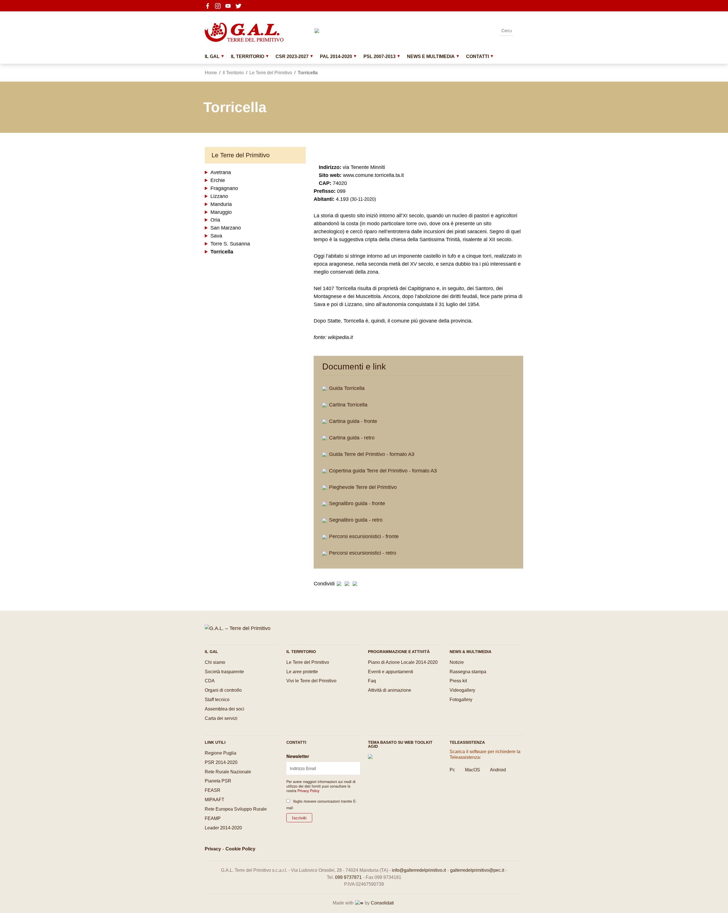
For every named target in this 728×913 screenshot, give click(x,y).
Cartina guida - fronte (352, 421)
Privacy (213, 848)
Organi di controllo (223, 690)
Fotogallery (461, 699)
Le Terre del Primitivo (270, 72)
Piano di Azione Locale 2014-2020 (403, 662)
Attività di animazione (389, 690)
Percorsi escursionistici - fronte (363, 536)
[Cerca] (519, 30)
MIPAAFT (214, 799)
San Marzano (225, 228)
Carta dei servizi (221, 718)
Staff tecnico (217, 699)
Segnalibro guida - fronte (356, 503)
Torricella (221, 252)
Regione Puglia (220, 753)
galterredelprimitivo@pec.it (477, 870)
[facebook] (209, 5)
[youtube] (229, 5)
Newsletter (297, 756)
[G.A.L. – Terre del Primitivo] (237, 628)
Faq (372, 680)
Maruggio (221, 212)
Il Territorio (247, 56)
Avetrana (220, 172)
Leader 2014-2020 (223, 827)
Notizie (457, 662)
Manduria (221, 204)
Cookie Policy (240, 848)
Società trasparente (224, 671)
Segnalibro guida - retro (355, 520)
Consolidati (382, 902)
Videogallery (462, 690)
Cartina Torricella (347, 405)
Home (211, 72)
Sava (216, 236)
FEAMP (213, 818)
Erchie (217, 180)
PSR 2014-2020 (221, 762)
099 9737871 (348, 877)
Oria (215, 220)
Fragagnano (224, 188)
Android (498, 769)
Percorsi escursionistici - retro (362, 553)
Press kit (458, 680)
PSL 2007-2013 (379, 56)
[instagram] (219, 5)
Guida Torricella (346, 388)
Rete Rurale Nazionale (228, 771)
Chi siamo (215, 662)
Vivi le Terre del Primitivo (311, 680)
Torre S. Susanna (230, 244)
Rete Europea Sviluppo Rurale (236, 809)
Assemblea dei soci (224, 709)
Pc (452, 769)
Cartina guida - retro (351, 438)
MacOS (472, 769)
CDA (210, 680)
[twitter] (240, 5)
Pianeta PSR (218, 780)
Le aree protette (302, 671)
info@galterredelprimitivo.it (419, 870)
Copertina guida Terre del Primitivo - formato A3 (382, 471)
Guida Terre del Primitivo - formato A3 (371, 454)
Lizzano (219, 196)
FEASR (212, 790)
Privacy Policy (308, 790)
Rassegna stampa (468, 671)
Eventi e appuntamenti (390, 671)
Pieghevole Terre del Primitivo (362, 487)
